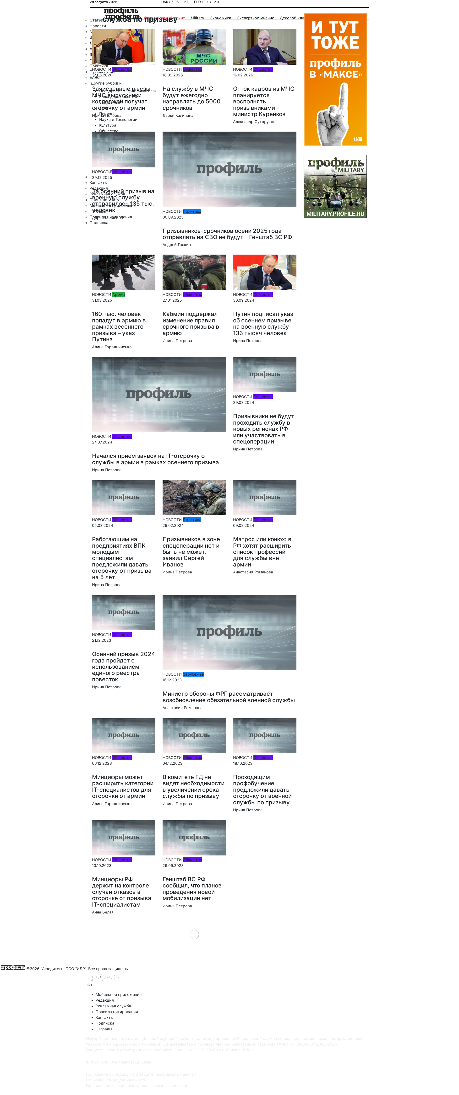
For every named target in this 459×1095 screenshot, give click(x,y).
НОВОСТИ (101, 69)
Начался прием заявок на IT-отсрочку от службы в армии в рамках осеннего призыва (155, 458)
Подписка (105, 1023)
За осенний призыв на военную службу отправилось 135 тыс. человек (123, 201)
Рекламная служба (113, 1006)
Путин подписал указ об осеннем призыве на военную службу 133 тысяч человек (263, 323)
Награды (104, 1028)
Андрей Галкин (177, 244)
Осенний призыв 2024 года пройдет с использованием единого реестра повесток (123, 667)
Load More (194, 934)
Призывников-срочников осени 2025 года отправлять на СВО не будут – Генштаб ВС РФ (227, 233)
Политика (192, 211)
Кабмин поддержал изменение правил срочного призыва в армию (191, 323)
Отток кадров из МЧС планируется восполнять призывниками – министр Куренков (264, 101)
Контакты (105, 1017)
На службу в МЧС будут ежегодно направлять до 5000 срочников (192, 98)
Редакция (105, 1000)
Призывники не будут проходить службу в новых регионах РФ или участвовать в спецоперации (263, 429)
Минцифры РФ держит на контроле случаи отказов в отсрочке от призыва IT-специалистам (121, 892)
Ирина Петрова (106, 115)
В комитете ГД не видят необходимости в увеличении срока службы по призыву (193, 786)
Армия (118, 294)
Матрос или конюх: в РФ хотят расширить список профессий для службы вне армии (262, 552)
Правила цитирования (117, 1011)
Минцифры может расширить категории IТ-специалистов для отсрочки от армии (122, 786)
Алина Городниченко (112, 346)
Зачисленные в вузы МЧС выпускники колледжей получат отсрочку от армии (121, 98)
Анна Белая (103, 912)
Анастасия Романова (253, 572)
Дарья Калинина (178, 115)
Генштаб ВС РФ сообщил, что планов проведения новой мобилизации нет (192, 889)
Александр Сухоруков (254, 121)
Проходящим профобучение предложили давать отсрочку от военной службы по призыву (262, 790)
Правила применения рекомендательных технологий (136, 1085)
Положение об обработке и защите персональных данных (141, 1074)
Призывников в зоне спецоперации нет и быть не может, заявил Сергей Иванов (191, 552)
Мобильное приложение (119, 994)
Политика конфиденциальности (116, 1080)
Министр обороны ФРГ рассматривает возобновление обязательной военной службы (229, 696)
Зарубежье (193, 674)
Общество (122, 69)
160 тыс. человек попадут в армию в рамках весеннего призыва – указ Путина (119, 326)
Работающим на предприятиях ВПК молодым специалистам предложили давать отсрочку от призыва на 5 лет (122, 558)
